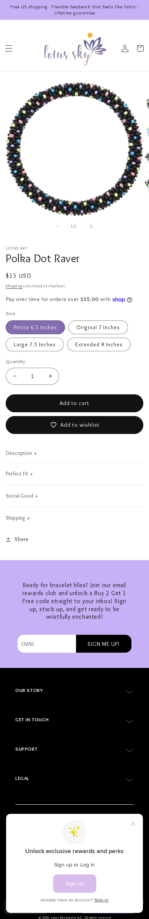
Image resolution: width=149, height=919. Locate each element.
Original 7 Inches (98, 327)
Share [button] (22, 539)
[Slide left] (57, 226)
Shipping (14, 285)
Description (19, 453)
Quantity (15, 361)
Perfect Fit (17, 473)
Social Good (19, 495)
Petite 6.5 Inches (35, 327)
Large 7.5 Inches (35, 344)
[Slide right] (91, 226)
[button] (8, 48)
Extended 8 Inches (99, 344)
